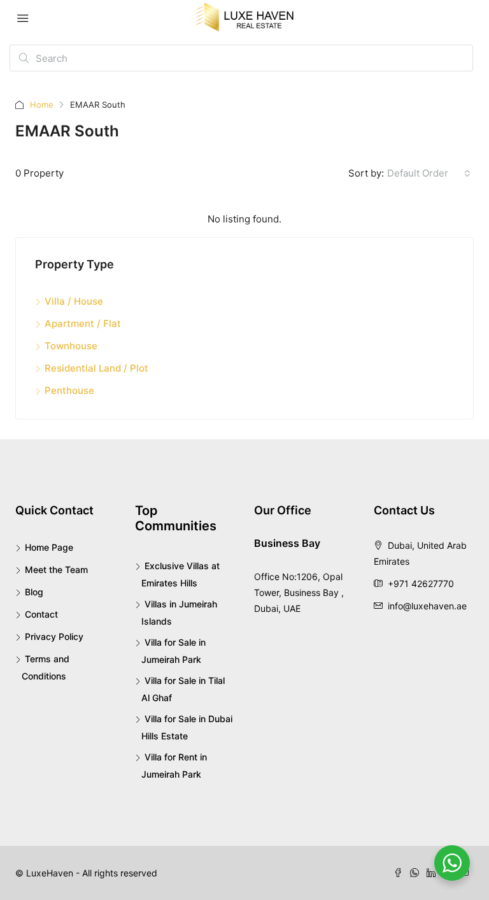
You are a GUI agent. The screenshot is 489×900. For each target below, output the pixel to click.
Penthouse (69, 390)
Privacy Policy (54, 636)
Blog (34, 591)
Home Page (49, 547)
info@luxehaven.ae (427, 605)
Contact (41, 614)
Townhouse (71, 346)
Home (41, 104)
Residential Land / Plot (96, 368)
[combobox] (428, 173)
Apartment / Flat (83, 323)
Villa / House (74, 301)
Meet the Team (56, 569)
